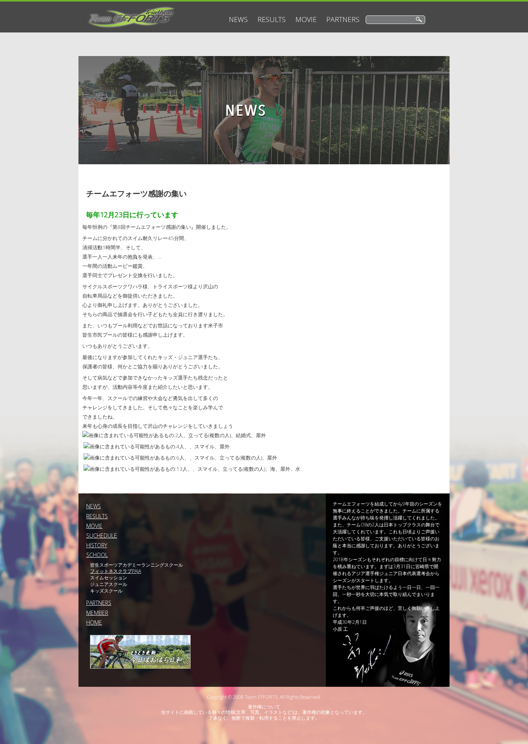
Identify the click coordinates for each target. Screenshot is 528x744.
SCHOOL (97, 554)
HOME (94, 622)
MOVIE (306, 19)
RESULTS (271, 19)
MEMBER (97, 612)
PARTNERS (342, 19)
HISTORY (96, 545)
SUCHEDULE (101, 535)
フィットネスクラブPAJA (115, 571)
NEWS (238, 19)
